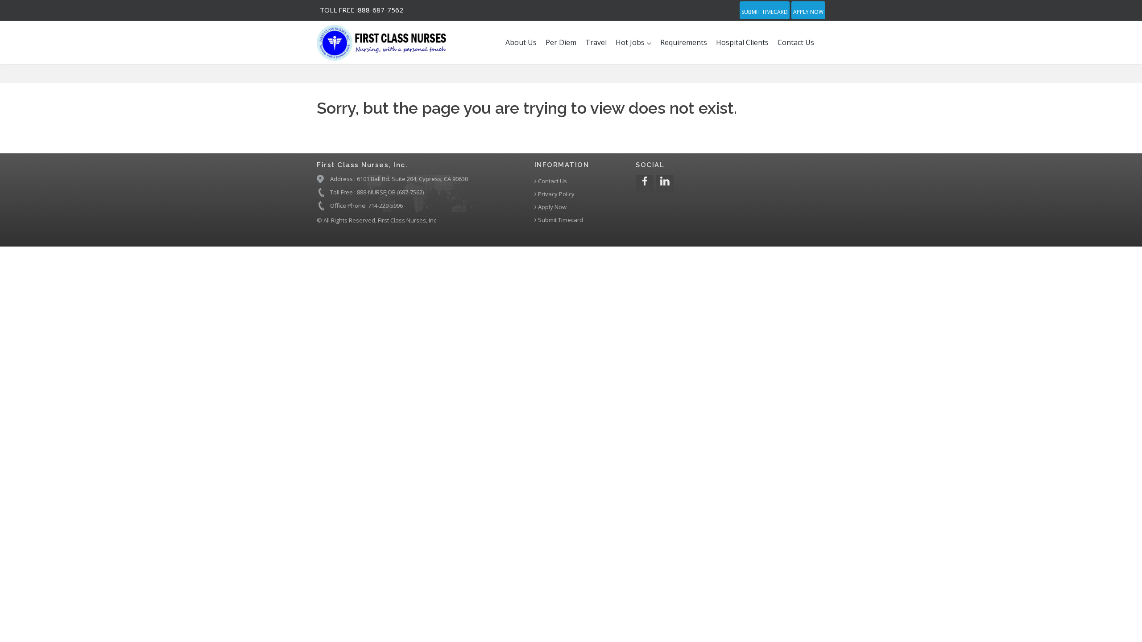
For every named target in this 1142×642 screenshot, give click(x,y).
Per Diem (561, 42)
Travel (596, 42)
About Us (521, 42)
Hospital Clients (742, 42)
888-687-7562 (361, 9)
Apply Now (808, 12)
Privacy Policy (556, 194)
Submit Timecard (764, 12)
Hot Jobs (631, 42)
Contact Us (796, 42)
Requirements (683, 42)
